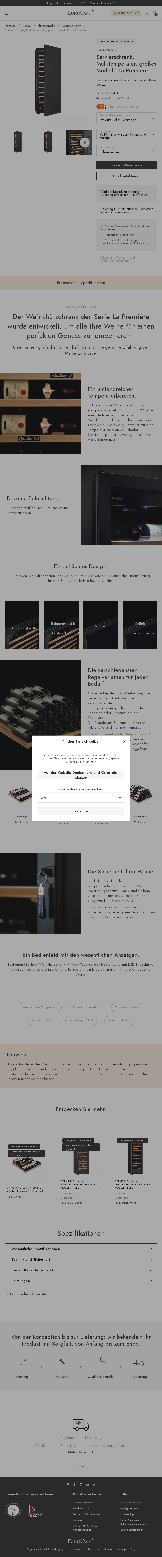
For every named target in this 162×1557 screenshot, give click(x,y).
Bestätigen (81, 811)
